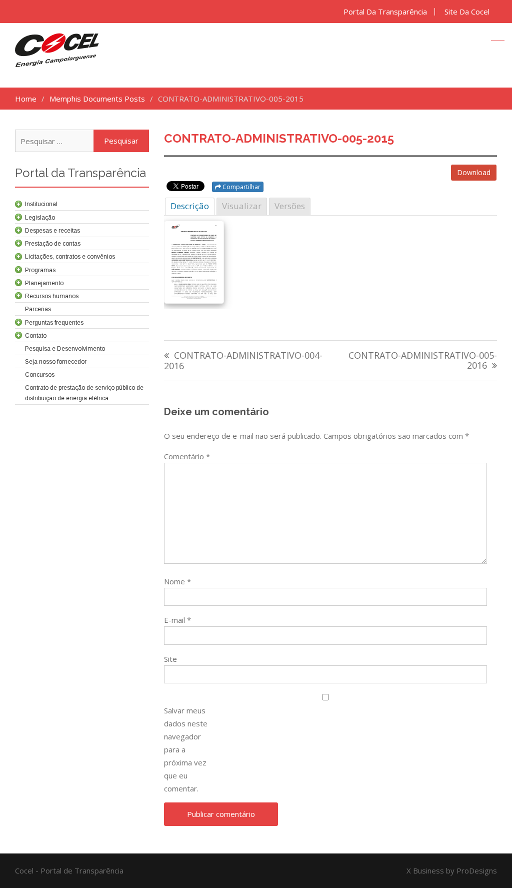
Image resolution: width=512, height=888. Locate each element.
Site (170, 659)
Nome (177, 581)
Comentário (187, 456)
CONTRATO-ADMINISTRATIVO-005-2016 (422, 361)
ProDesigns (476, 870)
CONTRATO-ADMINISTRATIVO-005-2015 (279, 138)
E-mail (177, 620)
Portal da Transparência (385, 12)
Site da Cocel (467, 12)
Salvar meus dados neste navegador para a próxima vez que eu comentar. (186, 749)
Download (473, 172)
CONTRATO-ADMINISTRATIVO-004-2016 (243, 361)
